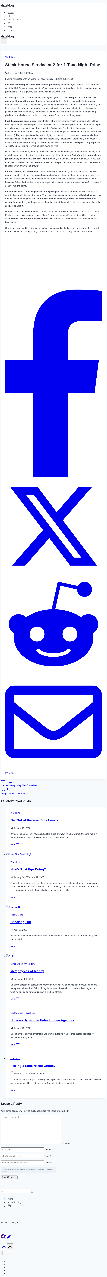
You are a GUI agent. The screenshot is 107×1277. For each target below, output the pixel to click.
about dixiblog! (15, 1202)
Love (10, 30)
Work (10, 23)
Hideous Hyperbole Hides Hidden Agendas (42, 1020)
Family (11, 12)
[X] (53, 574)
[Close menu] (1, 1253)
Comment (66, 1143)
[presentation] (56, 854)
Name (47, 1149)
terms (10, 1199)
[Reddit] (53, 671)
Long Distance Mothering (13, 792)
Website (48, 1162)
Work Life (10, 57)
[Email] (53, 769)
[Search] (32, 1191)
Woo (10, 27)
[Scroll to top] (4, 1247)
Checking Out (20, 922)
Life (9, 16)
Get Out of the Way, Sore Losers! (34, 820)
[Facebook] (53, 476)
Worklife (9, 773)
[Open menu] (4, 41)
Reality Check (14, 20)
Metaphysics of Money (27, 971)
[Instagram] (9, 1238)
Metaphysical (16, 964)
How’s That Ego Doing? (28, 869)
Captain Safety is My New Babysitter (19, 784)
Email (47, 1156)
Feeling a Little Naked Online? (33, 1066)
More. (15, 844)
